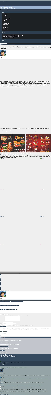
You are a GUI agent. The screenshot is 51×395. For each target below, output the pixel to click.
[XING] (25, 282)
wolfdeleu (5, 342)
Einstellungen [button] (2, 368)
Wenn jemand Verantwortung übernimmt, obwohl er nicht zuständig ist (9, 344)
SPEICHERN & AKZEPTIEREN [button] (4, 394)
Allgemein (1, 301)
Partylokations (4, 28)
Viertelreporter (4, 39)
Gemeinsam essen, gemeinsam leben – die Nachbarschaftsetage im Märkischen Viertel (13, 35)
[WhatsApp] (25, 281)
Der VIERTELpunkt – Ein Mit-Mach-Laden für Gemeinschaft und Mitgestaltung (11, 36)
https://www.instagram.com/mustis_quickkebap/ (8, 154)
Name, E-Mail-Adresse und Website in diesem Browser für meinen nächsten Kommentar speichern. (17, 325)
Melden (4, 20)
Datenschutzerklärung (4, 363)
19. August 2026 (2, 353)
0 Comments (8, 353)
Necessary (2, 377)
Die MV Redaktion (4, 365)
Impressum (3, 364)
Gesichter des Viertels (5, 24)
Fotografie (6, 14)
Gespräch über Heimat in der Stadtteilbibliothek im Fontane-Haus (9, 348)
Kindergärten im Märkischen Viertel (7, 22)
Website (1, 324)
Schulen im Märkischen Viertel (6, 23)
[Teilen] (25, 289)
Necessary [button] (1, 376)
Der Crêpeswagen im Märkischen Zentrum (5, 290)
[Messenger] (25, 286)
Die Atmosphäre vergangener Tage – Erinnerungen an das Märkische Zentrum (10, 340)
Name (1, 322)
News (18, 305)
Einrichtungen (3, 32)
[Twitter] (25, 276)
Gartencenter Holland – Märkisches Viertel (6, 303)
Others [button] (1, 392)
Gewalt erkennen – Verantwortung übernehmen (8, 37)
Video (5, 15)
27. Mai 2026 (1, 312)
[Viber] (25, 285)
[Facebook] (25, 275)
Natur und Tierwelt (2, 350)
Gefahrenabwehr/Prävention (8, 18)
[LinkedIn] (25, 280)
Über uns (3, 40)
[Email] (25, 277)
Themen (3, 12)
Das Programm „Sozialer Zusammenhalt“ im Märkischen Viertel (10, 34)
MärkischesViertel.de (7, 7)
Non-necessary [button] (2, 380)
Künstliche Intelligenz (5, 29)
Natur (3, 25)
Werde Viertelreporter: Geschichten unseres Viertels (9, 38)
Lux (1, 57)
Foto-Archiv (6, 16)
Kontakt (3, 41)
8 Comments (8, 342)
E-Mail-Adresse (3, 323)
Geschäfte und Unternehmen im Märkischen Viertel (17, 301)
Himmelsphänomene (5, 27)
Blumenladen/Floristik (7, 301)
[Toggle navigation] (0, 9)
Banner (4, 301)
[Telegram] (25, 284)
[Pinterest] (25, 279)
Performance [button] (1, 385)
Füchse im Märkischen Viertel (4, 352)
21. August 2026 (2, 342)
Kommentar (2, 321)
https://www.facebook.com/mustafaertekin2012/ (8, 133)
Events (2, 31)
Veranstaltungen (4, 331)
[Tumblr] (25, 288)
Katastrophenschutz (7, 19)
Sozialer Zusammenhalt (5, 33)
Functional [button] (1, 383)
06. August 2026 (2, 308)
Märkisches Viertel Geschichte (6, 30)
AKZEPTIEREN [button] (6, 368)
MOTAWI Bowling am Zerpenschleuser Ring (6, 307)
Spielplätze (4, 26)
